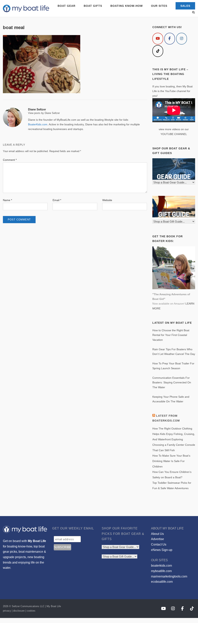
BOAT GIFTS (93, 5)
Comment (10, 159)
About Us (157, 533)
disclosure (19, 610)
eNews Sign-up (161, 550)
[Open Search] (193, 12)
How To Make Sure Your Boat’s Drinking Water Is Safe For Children (171, 461)
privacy (7, 610)
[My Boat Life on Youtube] (157, 39)
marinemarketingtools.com (169, 576)
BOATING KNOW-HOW (126, 5)
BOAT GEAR (66, 5)
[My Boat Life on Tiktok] (157, 51)
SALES (185, 5)
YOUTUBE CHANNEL (173, 134)
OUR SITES (159, 5)
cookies (31, 610)
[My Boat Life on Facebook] (169, 39)
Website (107, 200)
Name (7, 200)
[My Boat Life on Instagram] (181, 39)
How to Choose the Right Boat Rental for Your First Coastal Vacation (170, 335)
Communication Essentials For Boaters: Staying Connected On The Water (171, 382)
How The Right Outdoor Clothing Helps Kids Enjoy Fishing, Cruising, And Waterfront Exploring (173, 434)
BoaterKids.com (37, 124)
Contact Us (158, 544)
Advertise (157, 539)
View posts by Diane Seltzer (44, 113)
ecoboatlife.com (162, 581)
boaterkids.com (161, 565)
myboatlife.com (161, 571)
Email (57, 200)
